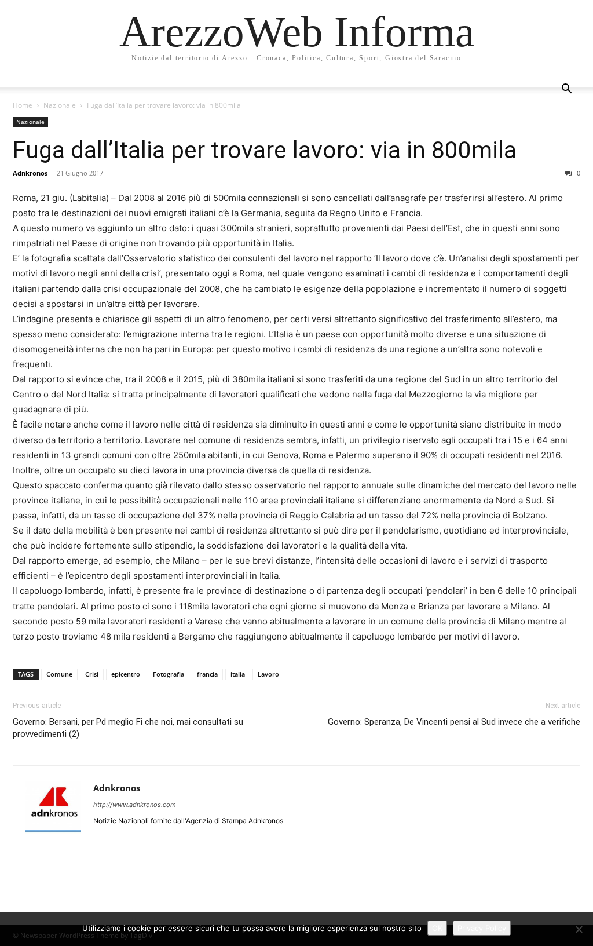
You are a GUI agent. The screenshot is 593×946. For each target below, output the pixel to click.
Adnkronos (30, 173)
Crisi (91, 674)
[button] (566, 90)
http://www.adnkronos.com (134, 805)
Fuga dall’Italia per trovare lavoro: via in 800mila (265, 150)
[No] (578, 929)
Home (22, 105)
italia (237, 674)
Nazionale (59, 105)
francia (207, 674)
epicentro (125, 674)
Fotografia (168, 674)
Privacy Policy (481, 928)
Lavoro (268, 674)
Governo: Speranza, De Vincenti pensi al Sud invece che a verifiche (454, 722)
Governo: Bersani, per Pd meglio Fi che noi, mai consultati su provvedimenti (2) (128, 728)
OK (437, 928)
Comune (59, 674)
